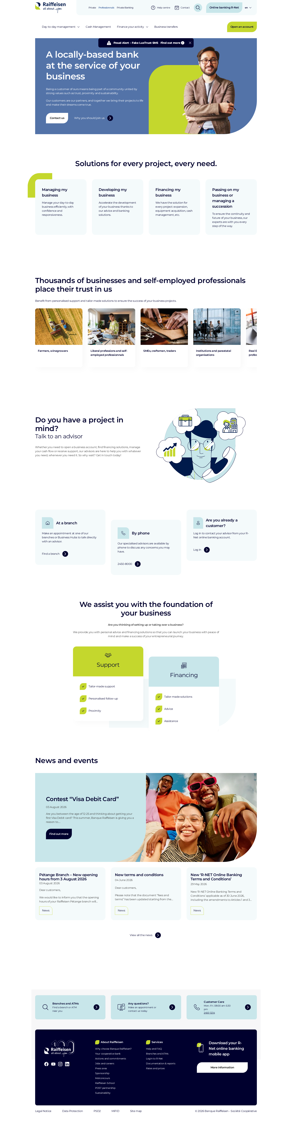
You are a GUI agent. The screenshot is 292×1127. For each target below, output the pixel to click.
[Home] (50, 8)
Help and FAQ (154, 1048)
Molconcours (102, 1078)
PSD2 (97, 1111)
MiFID (115, 1111)
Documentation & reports (160, 1063)
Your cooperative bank (107, 1053)
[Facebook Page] (46, 1064)
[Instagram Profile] (60, 1064)
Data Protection (72, 1111)
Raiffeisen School (105, 1083)
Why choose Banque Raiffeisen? (113, 1048)
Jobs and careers (104, 1063)
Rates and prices (155, 1068)
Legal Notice (43, 1111)
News (46, 910)
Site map (136, 1111)
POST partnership (105, 1087)
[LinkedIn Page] (67, 1064)
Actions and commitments (110, 1058)
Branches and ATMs (157, 1053)
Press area (101, 1068)
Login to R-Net (154, 1058)
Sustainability (103, 1092)
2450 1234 (209, 1012)
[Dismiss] (190, 42)
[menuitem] (92, 7)
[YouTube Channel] (53, 1064)
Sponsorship (102, 1073)
